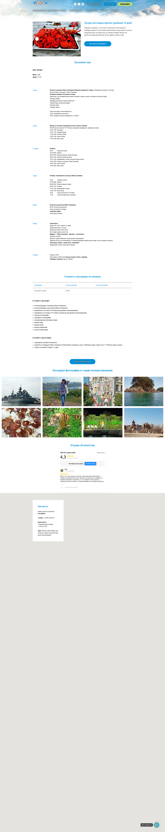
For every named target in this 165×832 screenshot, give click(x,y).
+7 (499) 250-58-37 (93, 4)
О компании (115, 10)
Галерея (104, 10)
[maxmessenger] (75, 4)
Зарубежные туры (75, 10)
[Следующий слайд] (76, 39)
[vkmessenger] (82, 4)
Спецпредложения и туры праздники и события (49, 10)
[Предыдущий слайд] (37, 39)
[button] (110, 4)
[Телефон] (79, 4)
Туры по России (92, 10)
